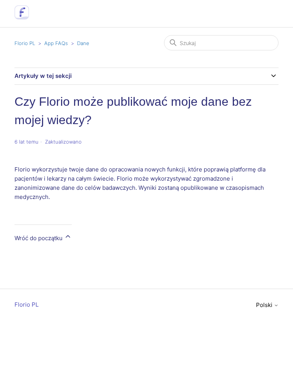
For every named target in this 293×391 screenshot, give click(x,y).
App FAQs (56, 43)
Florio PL (24, 43)
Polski (265, 305)
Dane (83, 43)
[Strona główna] (21, 17)
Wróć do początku (39, 238)
